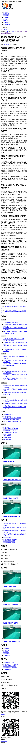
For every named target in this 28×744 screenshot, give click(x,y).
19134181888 (4, 29)
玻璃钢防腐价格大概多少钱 (10, 432)
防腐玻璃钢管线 (7, 537)
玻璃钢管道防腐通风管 (9, 541)
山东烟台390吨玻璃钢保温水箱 (11, 419)
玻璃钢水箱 (3, 319)
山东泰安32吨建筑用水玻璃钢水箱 (12, 421)
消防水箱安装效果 (8, 414)
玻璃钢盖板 (6, 15)
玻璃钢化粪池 (4, 368)
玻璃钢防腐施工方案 (8, 427)
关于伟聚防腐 (6, 22)
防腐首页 (5, 12)
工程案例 (3, 411)
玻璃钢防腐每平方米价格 (9, 430)
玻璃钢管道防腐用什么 (9, 542)
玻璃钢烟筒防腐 (7, 437)
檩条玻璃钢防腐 (7, 439)
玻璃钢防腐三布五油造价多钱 (10, 429)
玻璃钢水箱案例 (7, 416)
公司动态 (12, 31)
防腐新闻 (5, 20)
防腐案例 (5, 19)
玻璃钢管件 (3, 397)
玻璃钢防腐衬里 (7, 435)
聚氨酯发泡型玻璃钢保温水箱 (10, 322)
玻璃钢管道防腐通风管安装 (10, 539)
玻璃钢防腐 (6, 14)
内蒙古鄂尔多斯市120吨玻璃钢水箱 (12, 418)
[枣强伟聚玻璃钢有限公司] (8, 9)
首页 (8, 31)
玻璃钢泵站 (6, 17)
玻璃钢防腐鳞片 (7, 434)
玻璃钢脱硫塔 (4, 382)
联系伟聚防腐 (6, 24)
